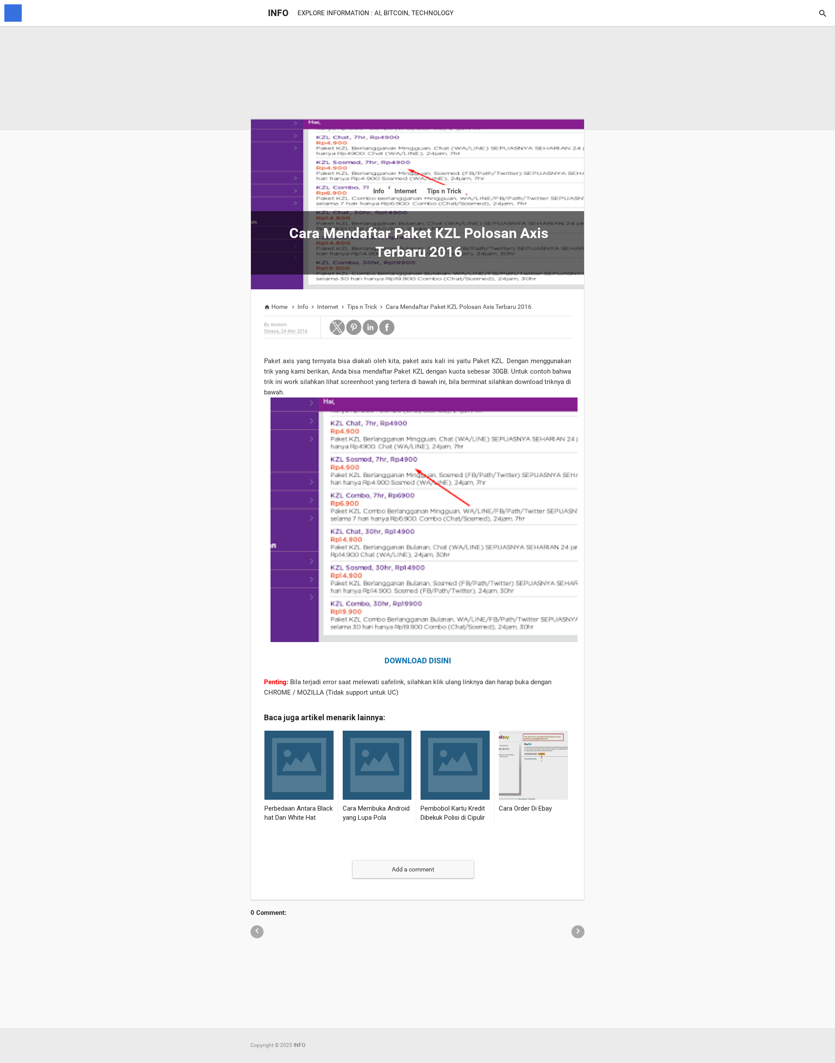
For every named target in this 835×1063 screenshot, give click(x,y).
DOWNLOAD (405, 660)
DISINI (440, 660)
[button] (337, 327)
